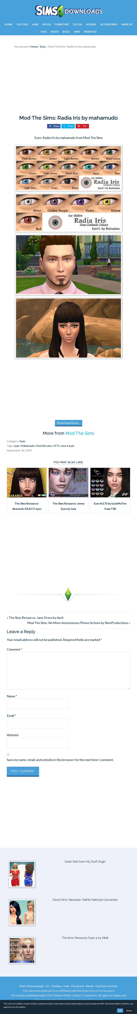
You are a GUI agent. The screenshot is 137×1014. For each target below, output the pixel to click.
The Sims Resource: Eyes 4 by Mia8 (85, 938)
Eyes (22, 441)
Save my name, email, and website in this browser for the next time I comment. (60, 760)
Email (11, 715)
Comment (14, 649)
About (129, 1010)
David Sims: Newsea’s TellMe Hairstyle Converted (85, 899)
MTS (56, 445)
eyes (16, 445)
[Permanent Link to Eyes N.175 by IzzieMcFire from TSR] (110, 496)
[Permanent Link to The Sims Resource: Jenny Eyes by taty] (68, 496)
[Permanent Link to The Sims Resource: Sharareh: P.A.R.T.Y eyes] (27, 496)
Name (12, 696)
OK (120, 1010)
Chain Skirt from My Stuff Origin (85, 861)
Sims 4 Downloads (68, 11)
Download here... (68, 423)
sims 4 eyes (67, 445)
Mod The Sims (79, 433)
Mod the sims (44, 445)
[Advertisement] (68, 83)
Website (13, 735)
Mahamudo (28, 445)
